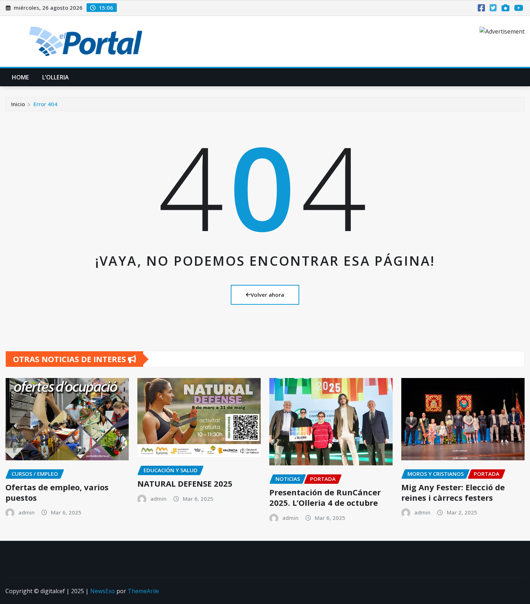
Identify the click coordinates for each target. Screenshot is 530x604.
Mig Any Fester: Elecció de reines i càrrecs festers (453, 492)
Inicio (18, 104)
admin (26, 512)
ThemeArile (143, 591)
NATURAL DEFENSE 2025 (185, 483)
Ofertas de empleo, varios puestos (57, 492)
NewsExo (102, 591)
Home (20, 77)
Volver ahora (267, 294)
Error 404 (45, 104)
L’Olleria (55, 77)
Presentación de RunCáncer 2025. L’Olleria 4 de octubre (325, 497)
